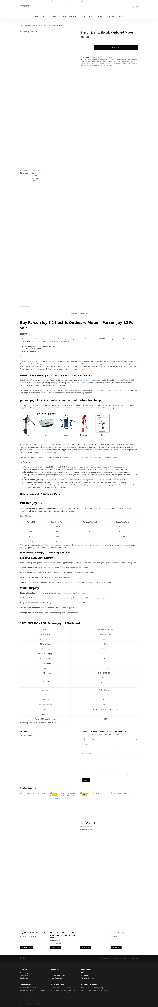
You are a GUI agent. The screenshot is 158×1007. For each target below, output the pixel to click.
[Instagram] (24, 958)
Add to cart (116, 47)
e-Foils (82, 16)
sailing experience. (62, 341)
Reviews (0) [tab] (84, 314)
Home (36, 16)
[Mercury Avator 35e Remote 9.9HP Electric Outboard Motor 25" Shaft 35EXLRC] (64, 860)
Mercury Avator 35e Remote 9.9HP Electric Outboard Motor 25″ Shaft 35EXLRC (63, 935)
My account (124, 958)
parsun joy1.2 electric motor (104, 65)
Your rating (84, 739)
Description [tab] (74, 314)
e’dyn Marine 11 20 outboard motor (33, 933)
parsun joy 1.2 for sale (104, 64)
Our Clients (24, 975)
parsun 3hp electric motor (94, 60)
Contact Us (106, 958)
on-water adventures (81, 383)
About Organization (27, 973)
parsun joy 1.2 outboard (121, 64)
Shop (44, 16)
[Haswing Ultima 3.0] (94, 806)
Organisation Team (58, 975)
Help (120, 16)
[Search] (132, 7)
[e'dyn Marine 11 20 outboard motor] (33, 860)
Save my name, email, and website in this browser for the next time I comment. (106, 775)
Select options (26, 947)
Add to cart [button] (55, 947)
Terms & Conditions (88, 978)
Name (84, 745)
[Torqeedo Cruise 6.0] (124, 860)
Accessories (110, 16)
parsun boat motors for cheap (115, 60)
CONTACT (24, 7)
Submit (86, 780)
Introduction (55, 973)
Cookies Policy (86, 975)
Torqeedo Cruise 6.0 (118, 933)
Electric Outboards (69, 16)
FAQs (83, 973)
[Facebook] (20, 958)
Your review (86, 754)
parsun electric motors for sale (102, 62)
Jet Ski (91, 16)
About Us (115, 958)
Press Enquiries (56, 978)
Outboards (53, 16)
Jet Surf (100, 16)
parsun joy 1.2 (91, 64)
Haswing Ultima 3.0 (87, 823)
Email (113, 745)
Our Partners (24, 978)
